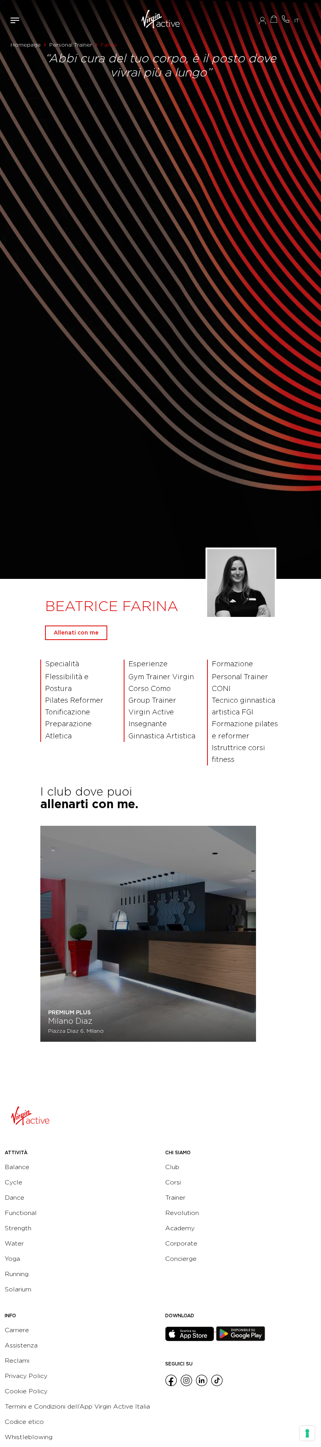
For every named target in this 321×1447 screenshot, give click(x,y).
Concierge (181, 1258)
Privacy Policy (26, 1376)
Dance (14, 1197)
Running (17, 1274)
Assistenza (21, 1345)
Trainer (175, 1197)
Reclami (17, 1360)
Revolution (182, 1213)
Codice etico (24, 1421)
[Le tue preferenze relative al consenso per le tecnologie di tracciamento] (307, 1433)
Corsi (173, 1182)
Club (172, 1167)
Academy (180, 1228)
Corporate (181, 1243)
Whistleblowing (28, 1437)
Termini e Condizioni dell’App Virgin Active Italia (77, 1406)
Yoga (12, 1258)
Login (262, 20)
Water (14, 1243)
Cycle (13, 1182)
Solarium (18, 1289)
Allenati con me (76, 632)
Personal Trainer (70, 45)
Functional (21, 1213)
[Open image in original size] (161, 20)
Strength (18, 1228)
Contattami (286, 19)
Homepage (26, 45)
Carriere (17, 1330)
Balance (17, 1167)
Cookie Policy (26, 1391)
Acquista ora (274, 19)
